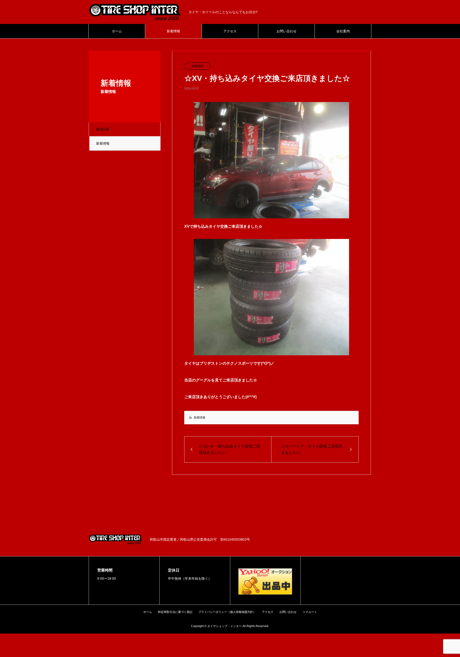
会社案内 (343, 31)
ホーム (117, 31)
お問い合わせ (286, 31)
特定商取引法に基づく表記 (175, 612)
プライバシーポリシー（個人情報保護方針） (227, 612)
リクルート (310, 612)
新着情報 (173, 31)
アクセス (230, 31)
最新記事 (102, 129)
